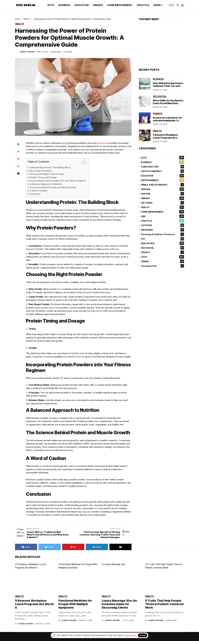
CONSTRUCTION (162, 166)
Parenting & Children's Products (162, 234)
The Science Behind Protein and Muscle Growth (52, 187)
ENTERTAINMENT (162, 180)
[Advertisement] (161, 45)
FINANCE (162, 198)
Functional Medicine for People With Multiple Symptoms (75, 604)
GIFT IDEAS (162, 203)
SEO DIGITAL (162, 248)
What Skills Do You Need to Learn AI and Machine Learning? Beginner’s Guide (168, 104)
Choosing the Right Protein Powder (47, 174)
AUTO (162, 157)
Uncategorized (162, 266)
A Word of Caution (38, 190)
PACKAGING (162, 230)
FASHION (162, 189)
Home (17, 19)
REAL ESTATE (162, 243)
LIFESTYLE (162, 221)
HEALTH (26, 19)
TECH (162, 257)
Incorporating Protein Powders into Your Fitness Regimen (58, 180)
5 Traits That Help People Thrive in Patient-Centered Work (164, 604)
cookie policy (130, 635)
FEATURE (162, 194)
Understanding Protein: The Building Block (49, 167)
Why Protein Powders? (41, 171)
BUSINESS (162, 162)
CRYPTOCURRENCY (162, 171)
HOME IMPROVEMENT (162, 212)
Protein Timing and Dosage (43, 177)
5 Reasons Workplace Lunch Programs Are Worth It (165, 137)
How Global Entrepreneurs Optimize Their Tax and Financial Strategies (168, 86)
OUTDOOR (162, 225)
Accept (142, 635)
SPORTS (162, 252)
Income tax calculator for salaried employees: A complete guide (167, 120)
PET (162, 239)
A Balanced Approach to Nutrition (46, 184)
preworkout (102, 143)
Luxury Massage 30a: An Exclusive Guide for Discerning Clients (119, 604)
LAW (162, 216)
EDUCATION (162, 176)
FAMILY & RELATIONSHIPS (162, 185)
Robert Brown (27, 52)
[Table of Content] (84, 162)
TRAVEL (162, 261)
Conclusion (35, 194)
